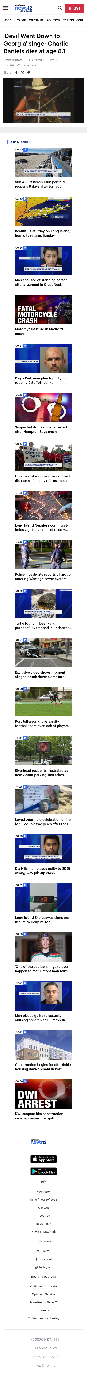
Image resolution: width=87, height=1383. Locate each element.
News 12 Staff (12, 60)
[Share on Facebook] (16, 72)
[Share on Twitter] (22, 72)
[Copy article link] (28, 72)
